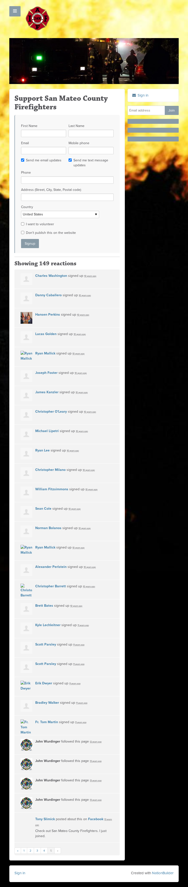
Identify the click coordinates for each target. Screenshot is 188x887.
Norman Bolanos (48, 528)
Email (25, 143)
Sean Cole (43, 509)
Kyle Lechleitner (47, 625)
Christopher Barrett (50, 586)
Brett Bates (44, 606)
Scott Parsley (45, 644)
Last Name (76, 126)
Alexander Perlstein (51, 567)
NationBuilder (163, 873)
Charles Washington (51, 276)
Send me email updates (43, 160)
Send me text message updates (90, 162)
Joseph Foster (46, 373)
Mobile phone (79, 143)
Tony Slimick (45, 819)
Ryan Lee (42, 450)
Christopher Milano (50, 470)
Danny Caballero (48, 295)
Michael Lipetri (47, 431)
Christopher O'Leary (51, 411)
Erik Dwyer (43, 683)
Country (27, 207)
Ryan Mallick (45, 353)
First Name (29, 126)
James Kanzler (47, 392)
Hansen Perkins (47, 314)
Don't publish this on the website (51, 233)
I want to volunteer (40, 224)
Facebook (95, 819)
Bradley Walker (47, 703)
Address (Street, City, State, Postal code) (51, 190)
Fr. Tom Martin (46, 722)
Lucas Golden (46, 334)
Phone (26, 172)
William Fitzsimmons (51, 489)
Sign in (19, 873)
